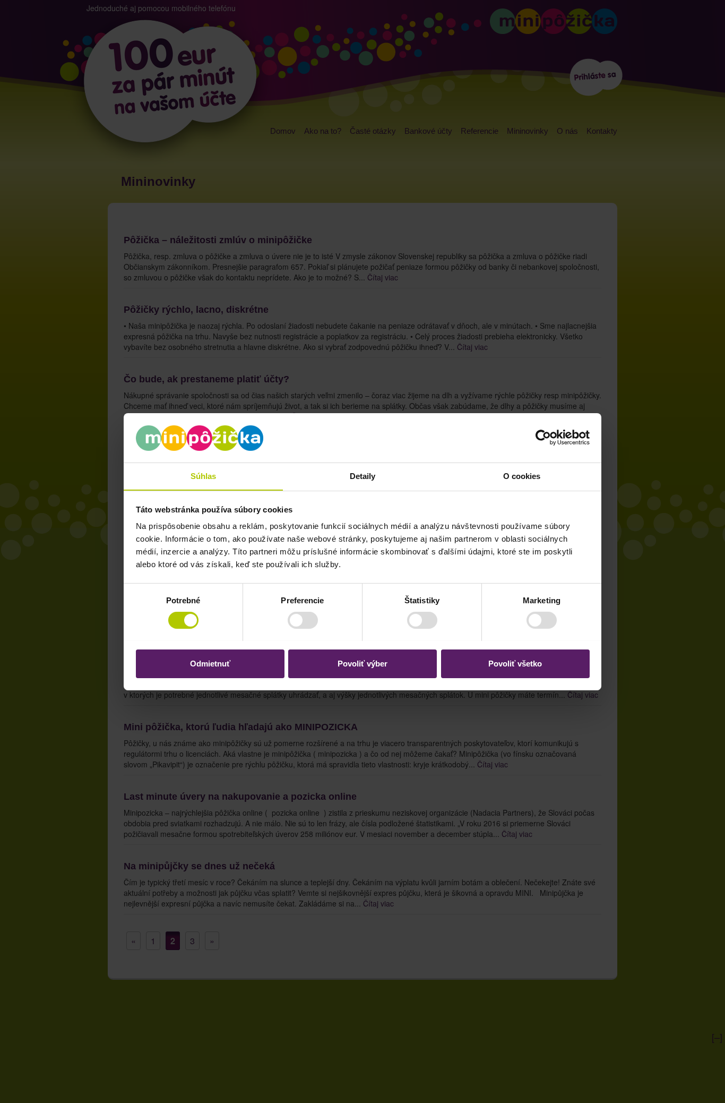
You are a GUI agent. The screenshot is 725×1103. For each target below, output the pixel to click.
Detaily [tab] (363, 475)
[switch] (294, 620)
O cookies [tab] (522, 475)
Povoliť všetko (515, 663)
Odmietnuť (210, 663)
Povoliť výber (362, 663)
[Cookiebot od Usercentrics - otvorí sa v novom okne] (543, 438)
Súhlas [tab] (204, 475)
